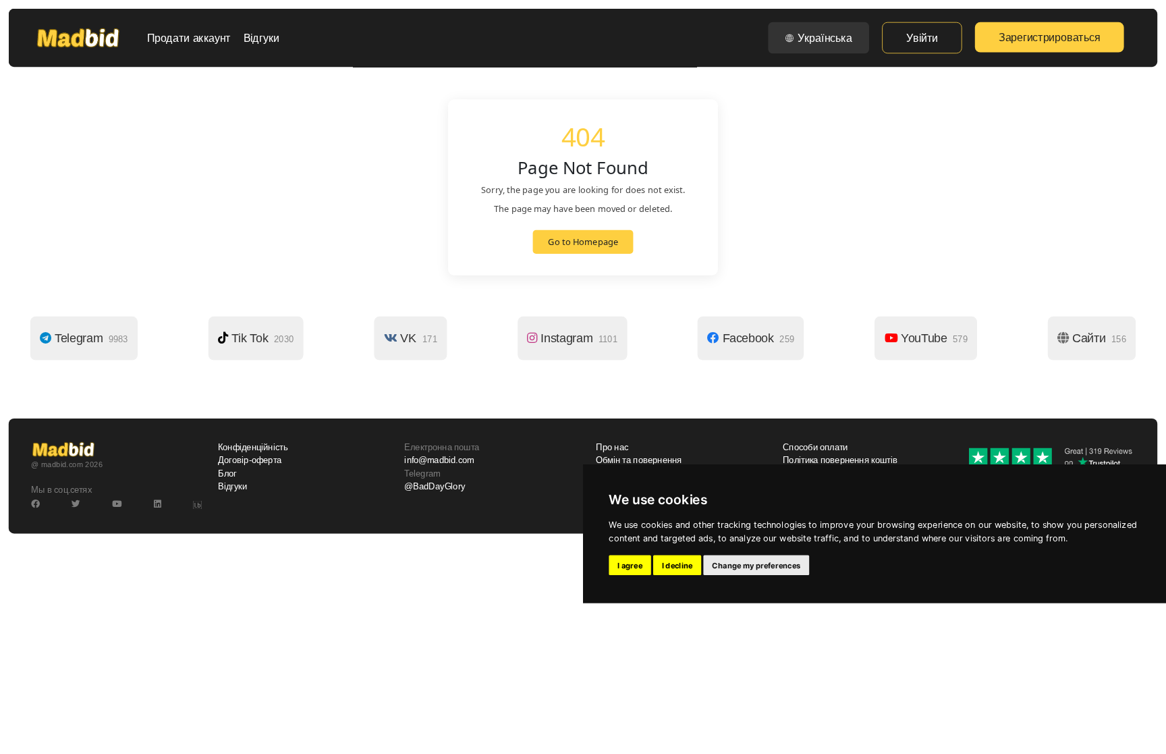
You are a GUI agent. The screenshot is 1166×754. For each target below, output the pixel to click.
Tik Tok (261, 338)
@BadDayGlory (434, 486)
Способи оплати (815, 447)
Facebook (756, 338)
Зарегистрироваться (1049, 37)
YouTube (933, 338)
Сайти (1097, 338)
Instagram (577, 338)
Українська (825, 38)
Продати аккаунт (189, 38)
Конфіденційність (252, 447)
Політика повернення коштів (840, 460)
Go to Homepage (583, 242)
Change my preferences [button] (756, 565)
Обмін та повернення (639, 460)
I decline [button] (677, 565)
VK (417, 338)
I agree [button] (629, 565)
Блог (227, 473)
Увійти (921, 38)
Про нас (612, 447)
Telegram (89, 338)
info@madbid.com (439, 460)
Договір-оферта (249, 460)
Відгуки (261, 38)
